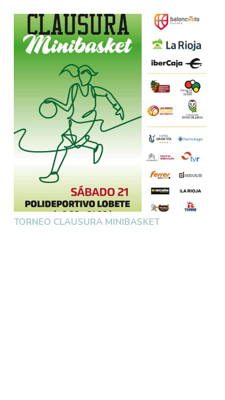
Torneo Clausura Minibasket (87, 222)
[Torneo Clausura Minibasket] (113, 113)
